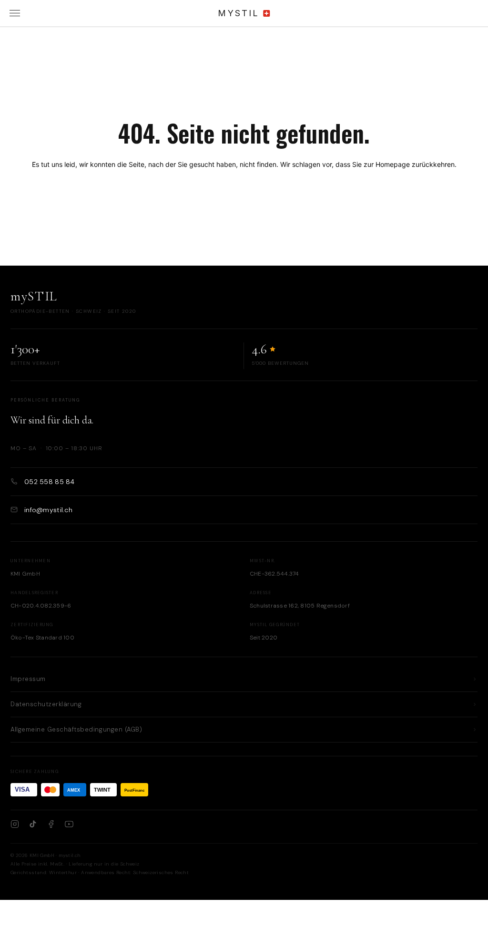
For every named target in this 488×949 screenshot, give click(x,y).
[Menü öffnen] (15, 13)
